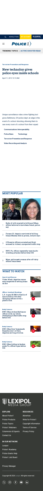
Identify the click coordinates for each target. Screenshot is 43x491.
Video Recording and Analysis (15, 143)
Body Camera (7, 309)
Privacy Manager (9, 466)
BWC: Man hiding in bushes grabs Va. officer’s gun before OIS (14, 346)
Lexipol (17, 476)
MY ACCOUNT (25, 37)
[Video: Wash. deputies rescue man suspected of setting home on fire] (35, 279)
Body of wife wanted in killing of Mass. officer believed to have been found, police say (23, 225)
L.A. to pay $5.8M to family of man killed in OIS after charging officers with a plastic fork (14, 298)
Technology (22, 134)
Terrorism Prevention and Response (15, 64)
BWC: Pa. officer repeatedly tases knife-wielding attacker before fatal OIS (22, 252)
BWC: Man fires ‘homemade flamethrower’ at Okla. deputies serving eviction (13, 331)
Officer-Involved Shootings (12, 292)
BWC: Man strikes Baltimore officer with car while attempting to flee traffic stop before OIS (14, 315)
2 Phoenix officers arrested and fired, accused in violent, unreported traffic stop (23, 243)
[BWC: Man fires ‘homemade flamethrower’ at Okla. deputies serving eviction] (35, 329)
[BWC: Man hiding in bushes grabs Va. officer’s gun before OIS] (35, 344)
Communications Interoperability (16, 129)
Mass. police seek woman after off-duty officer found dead (22, 261)
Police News (8, 134)
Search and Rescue (9, 277)
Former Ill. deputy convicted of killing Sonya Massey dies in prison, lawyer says (23, 235)
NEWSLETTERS (14, 37)
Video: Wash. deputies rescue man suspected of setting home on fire (14, 281)
